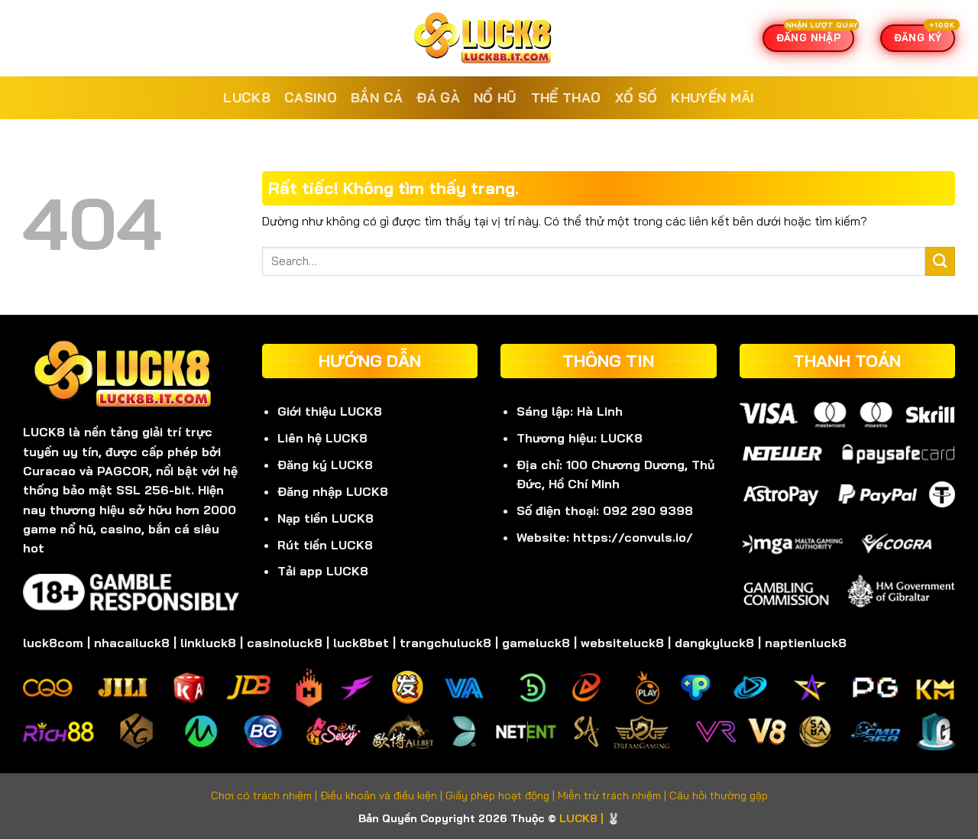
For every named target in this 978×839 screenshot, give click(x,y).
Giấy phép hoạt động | (501, 795)
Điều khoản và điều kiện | (382, 795)
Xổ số (636, 97)
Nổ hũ (495, 97)
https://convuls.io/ (633, 537)
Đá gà (438, 97)
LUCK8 (246, 97)
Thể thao (566, 97)
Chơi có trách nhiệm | (265, 795)
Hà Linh (600, 411)
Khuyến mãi (713, 97)
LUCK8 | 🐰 (589, 818)
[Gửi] (940, 262)
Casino (310, 97)
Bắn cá (377, 97)
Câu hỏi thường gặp (718, 795)
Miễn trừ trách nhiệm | (613, 795)
